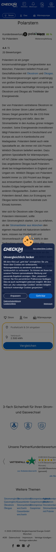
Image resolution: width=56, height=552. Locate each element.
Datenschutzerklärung (12, 301)
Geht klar (40, 296)
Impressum (48, 304)
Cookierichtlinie (10, 304)
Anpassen (15, 296)
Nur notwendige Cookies (42, 249)
